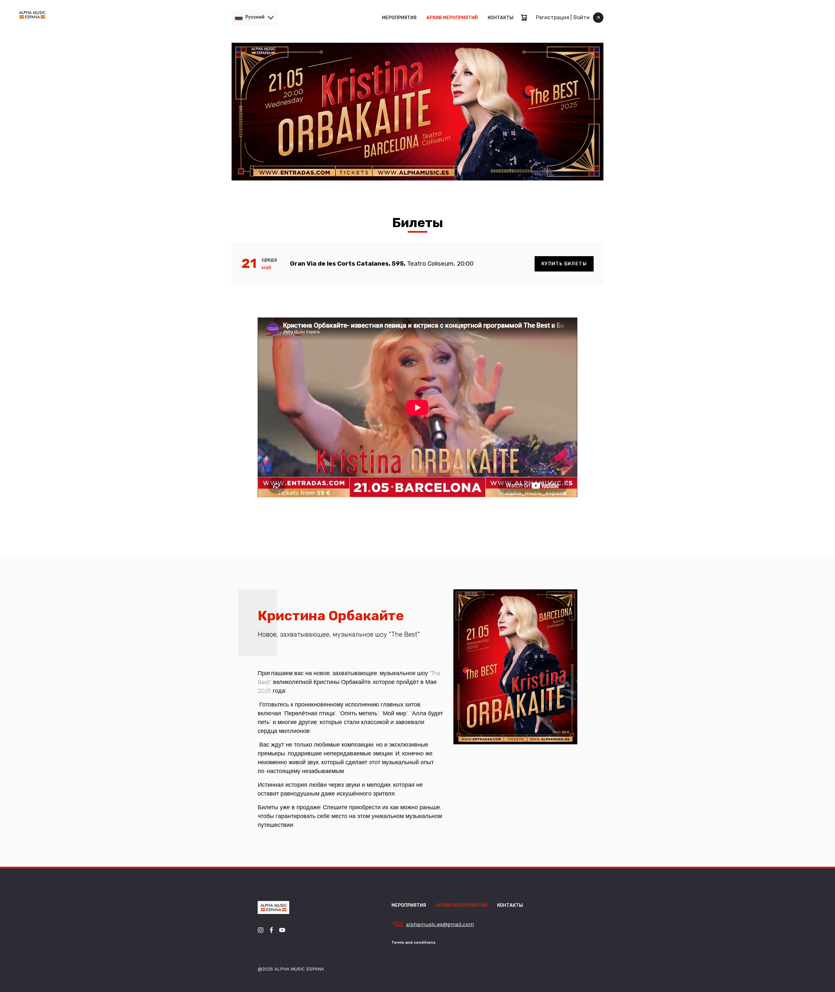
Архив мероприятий (452, 18)
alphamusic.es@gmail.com (440, 924)
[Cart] (524, 18)
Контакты (500, 18)
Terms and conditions (413, 942)
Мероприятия (399, 18)
